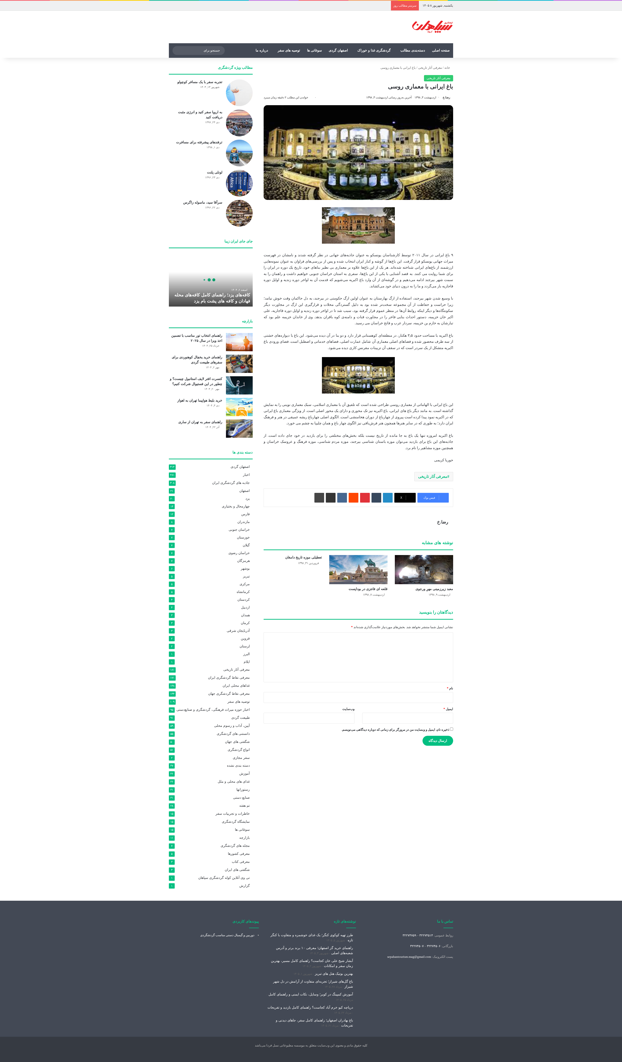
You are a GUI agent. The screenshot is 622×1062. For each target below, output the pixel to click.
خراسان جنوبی (239, 529)
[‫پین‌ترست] (365, 498)
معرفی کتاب (241, 862)
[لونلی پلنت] (239, 183)
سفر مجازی (241, 758)
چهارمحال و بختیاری (236, 506)
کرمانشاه (243, 592)
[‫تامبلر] (376, 498)
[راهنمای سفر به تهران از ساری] (239, 429)
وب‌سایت (348, 709)
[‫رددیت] (353, 498)
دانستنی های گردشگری (233, 734)
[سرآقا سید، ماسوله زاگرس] (239, 213)
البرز (246, 654)
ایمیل (448, 709)
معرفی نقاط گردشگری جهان (229, 693)
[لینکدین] (388, 498)
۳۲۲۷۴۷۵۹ (409, 935)
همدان (245, 615)
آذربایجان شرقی (238, 631)
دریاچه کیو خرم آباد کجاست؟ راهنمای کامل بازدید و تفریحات (310, 1007)
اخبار (246, 475)
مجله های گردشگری (235, 846)
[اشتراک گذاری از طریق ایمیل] (331, 498)
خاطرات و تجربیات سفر (233, 813)
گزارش (244, 886)
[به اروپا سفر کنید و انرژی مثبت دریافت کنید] (239, 123)
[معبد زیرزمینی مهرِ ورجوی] (424, 569)
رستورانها (243, 789)
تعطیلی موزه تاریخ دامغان (303, 557)
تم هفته (244, 805)
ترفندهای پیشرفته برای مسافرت (199, 142)
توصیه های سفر (289, 50)
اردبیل (245, 607)
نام (450, 688)
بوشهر (245, 568)
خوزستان (243, 537)
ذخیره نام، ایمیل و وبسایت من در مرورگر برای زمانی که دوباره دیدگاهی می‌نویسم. (395, 729)
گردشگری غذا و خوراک (374, 50)
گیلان (246, 545)
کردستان (243, 599)
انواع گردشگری (239, 750)
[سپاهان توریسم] (432, 27)
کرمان (245, 623)
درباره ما (262, 50)
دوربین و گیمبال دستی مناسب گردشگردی (227, 935)
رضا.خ (446, 97)
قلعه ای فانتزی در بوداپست (368, 589)
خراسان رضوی (239, 553)
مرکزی (245, 584)
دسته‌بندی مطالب (412, 50)
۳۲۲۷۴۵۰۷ (417, 946)
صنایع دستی (241, 797)
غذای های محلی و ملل (234, 781)
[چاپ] (319, 498)
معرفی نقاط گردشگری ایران (229, 677)
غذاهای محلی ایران (236, 685)
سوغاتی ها (314, 50)
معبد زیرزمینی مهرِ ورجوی (434, 589)
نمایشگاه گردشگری (236, 821)
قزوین (245, 638)
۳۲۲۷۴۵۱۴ (426, 935)
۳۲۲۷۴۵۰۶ (434, 946)
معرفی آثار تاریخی (430, 67)
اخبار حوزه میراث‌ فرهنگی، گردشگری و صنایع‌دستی (213, 709)
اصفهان (244, 491)
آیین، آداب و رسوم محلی (232, 726)
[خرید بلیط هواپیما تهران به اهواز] (239, 407)
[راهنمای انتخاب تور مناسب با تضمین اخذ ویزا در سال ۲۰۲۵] (239, 342)
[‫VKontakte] (342, 498)
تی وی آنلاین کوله (224, 878)
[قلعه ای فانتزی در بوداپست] (358, 569)
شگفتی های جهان (237, 742)
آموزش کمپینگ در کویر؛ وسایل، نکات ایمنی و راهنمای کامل (310, 994)
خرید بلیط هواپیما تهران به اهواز (199, 400)
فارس (245, 514)
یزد (247, 498)
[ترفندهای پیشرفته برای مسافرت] (239, 153)
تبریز (246, 576)
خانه (447, 67)
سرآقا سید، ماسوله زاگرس (202, 202)
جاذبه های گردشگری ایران (231, 483)
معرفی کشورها (239, 854)
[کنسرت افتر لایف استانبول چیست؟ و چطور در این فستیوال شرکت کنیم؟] (239, 385)
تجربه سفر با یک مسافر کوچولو (199, 82)
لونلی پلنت (214, 172)
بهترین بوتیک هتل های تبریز (334, 974)
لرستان (245, 646)
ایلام (247, 662)
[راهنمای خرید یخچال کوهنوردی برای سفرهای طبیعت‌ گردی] (239, 364)
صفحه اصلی (441, 50)
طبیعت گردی (240, 717)
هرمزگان (243, 561)
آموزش (244, 773)
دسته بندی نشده (238, 765)
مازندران (243, 522)
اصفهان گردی (338, 50)
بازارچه (244, 837)
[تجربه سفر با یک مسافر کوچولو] (239, 92)
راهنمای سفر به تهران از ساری (200, 422)
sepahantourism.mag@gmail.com (409, 957)
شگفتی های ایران (237, 870)
